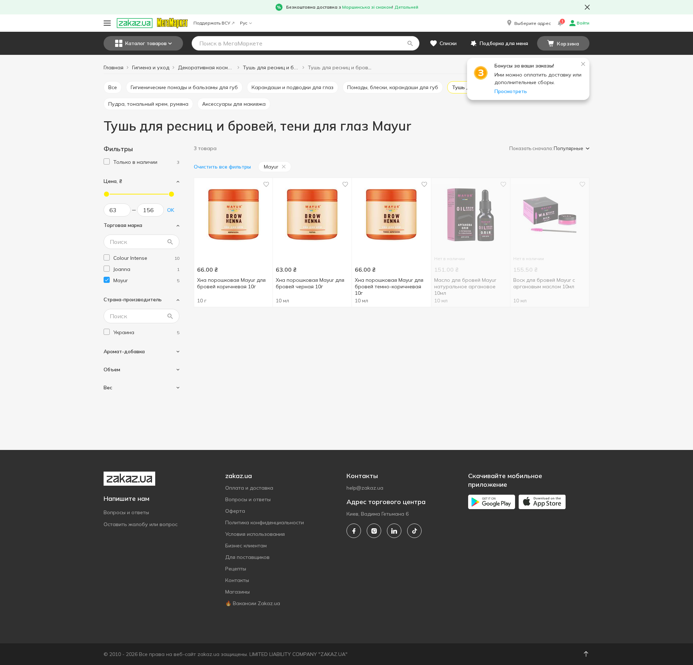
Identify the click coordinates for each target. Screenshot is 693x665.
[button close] (587, 7)
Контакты (237, 580)
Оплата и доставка (249, 488)
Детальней (406, 7)
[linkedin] (394, 531)
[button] (528, 23)
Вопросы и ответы (126, 512)
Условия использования (255, 534)
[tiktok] (414, 531)
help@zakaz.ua (364, 488)
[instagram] (374, 531)
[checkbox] (107, 161)
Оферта (235, 511)
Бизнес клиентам (246, 545)
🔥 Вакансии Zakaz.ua (252, 603)
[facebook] (353, 531)
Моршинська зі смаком (367, 7)
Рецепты (235, 568)
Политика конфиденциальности (264, 522)
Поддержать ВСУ (211, 23)
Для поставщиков (247, 557)
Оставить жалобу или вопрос (141, 524)
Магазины (237, 592)
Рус (243, 23)
